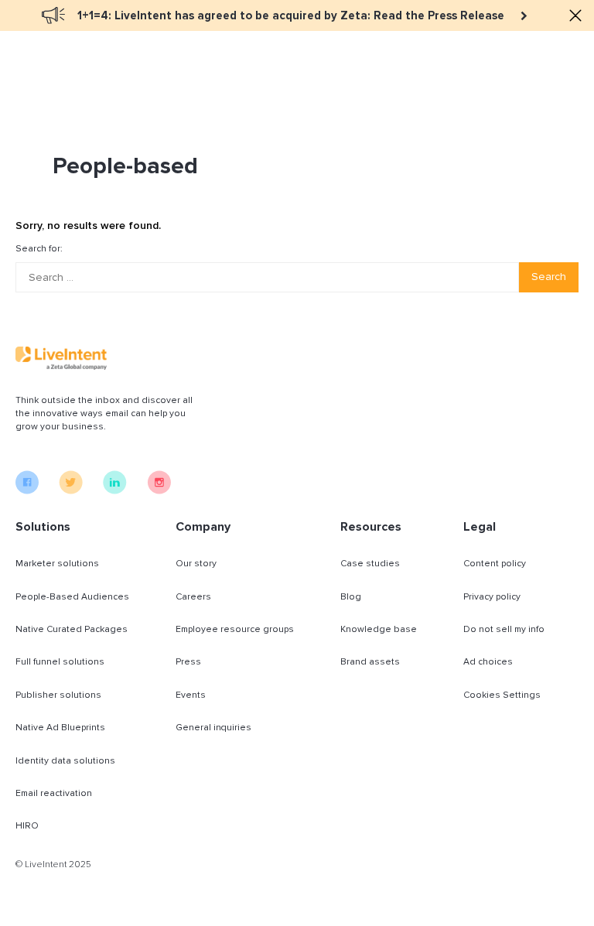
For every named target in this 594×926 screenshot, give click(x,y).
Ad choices (488, 662)
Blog (350, 597)
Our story (196, 563)
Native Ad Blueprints (60, 727)
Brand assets (370, 662)
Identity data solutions (65, 761)
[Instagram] (159, 490)
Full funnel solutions (59, 662)
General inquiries (213, 727)
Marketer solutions (57, 563)
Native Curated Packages (71, 629)
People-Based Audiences (72, 597)
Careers (193, 597)
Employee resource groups (235, 629)
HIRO (27, 826)
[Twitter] (71, 490)
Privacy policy (492, 597)
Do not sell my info (503, 629)
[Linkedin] (115, 490)
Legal (479, 527)
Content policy (494, 563)
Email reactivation (53, 793)
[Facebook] (27, 490)
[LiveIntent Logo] (61, 358)
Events (191, 695)
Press (188, 662)
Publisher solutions (58, 695)
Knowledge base (378, 629)
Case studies (370, 563)
